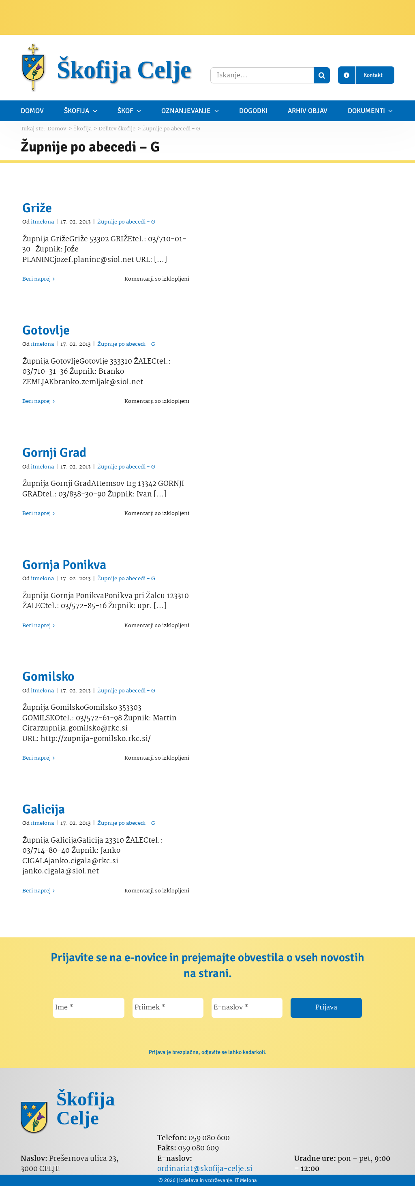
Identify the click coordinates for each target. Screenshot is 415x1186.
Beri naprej (36, 279)
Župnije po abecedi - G (126, 221)
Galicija (43, 809)
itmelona (42, 221)
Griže (37, 208)
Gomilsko (48, 676)
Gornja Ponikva (64, 565)
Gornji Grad (54, 452)
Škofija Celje (124, 69)
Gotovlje (46, 330)
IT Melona (246, 1180)
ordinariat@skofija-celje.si (204, 1169)
